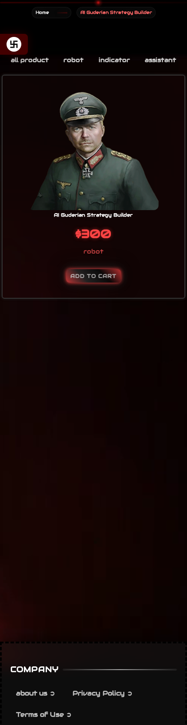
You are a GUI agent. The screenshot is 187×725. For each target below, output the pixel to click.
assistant (160, 60)
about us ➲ (35, 693)
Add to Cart (93, 276)
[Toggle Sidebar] (14, 44)
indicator (114, 60)
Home (42, 12)
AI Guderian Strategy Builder (93, 215)
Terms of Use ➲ (44, 714)
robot (73, 60)
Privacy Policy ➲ (103, 693)
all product (30, 60)
